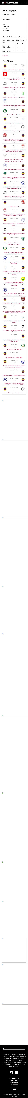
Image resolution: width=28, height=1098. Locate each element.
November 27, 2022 (14, 378)
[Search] (22, 2)
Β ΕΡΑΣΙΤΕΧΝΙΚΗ (14, 1084)
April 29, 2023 (14, 277)
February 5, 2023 (14, 360)
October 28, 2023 (14, 209)
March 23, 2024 (14, 82)
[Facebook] (11, 1072)
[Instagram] (16, 1072)
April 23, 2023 (14, 288)
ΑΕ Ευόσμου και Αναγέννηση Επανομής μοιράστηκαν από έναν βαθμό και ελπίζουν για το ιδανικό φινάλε (14, 284)
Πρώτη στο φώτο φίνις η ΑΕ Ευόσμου (14, 357)
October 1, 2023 (14, 228)
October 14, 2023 (14, 218)
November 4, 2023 (14, 200)
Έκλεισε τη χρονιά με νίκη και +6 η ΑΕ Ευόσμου (14, 169)
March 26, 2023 (14, 315)
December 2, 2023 (14, 172)
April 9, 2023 (14, 298)
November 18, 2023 (14, 181)
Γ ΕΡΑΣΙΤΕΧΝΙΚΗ (14, 1087)
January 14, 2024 (14, 145)
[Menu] (25, 2)
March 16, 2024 (14, 92)
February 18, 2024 (14, 117)
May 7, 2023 (14, 266)
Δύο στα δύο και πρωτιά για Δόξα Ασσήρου (14, 392)
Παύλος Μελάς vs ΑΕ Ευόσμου (14, 114)
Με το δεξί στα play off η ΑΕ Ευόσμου (14, 349)
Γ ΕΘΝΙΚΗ (14, 1089)
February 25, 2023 (14, 352)
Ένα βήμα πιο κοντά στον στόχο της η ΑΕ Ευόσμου (14, 97)
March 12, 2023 (14, 334)
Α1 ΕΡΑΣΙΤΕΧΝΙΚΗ (14, 1080)
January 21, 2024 (14, 134)
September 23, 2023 (14, 237)
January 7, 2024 (14, 154)
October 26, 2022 (14, 387)
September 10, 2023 (14, 256)
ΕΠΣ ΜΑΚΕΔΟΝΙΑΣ (14, 1078)
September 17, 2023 (14, 247)
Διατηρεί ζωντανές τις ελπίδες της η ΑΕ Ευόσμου (14, 303)
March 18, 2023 (14, 325)
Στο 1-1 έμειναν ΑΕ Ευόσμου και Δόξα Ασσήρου (14, 131)
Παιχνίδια (5, 55)
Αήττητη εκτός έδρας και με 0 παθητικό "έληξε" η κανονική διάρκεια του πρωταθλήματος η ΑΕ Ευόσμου (14, 141)
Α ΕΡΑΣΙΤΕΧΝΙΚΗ (14, 1082)
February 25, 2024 (14, 109)
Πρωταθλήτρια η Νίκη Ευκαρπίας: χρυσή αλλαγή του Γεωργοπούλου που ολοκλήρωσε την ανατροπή (14, 273)
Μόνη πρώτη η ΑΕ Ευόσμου (14, 206)
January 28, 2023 (14, 370)
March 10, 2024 (14, 100)
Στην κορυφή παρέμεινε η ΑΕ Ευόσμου (14, 122)
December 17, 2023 (14, 164)
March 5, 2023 (14, 344)
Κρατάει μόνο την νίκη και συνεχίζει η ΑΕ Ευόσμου (14, 375)
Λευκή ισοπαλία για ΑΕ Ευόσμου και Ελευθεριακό (14, 69)
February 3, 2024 (14, 125)
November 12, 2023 (14, 191)
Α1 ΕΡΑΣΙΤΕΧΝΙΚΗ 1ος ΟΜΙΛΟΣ (8, 14)
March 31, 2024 (14, 72)
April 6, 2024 (14, 64)
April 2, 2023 (14, 306)
